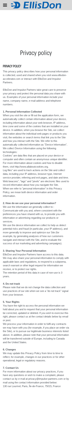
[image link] (36, 4)
